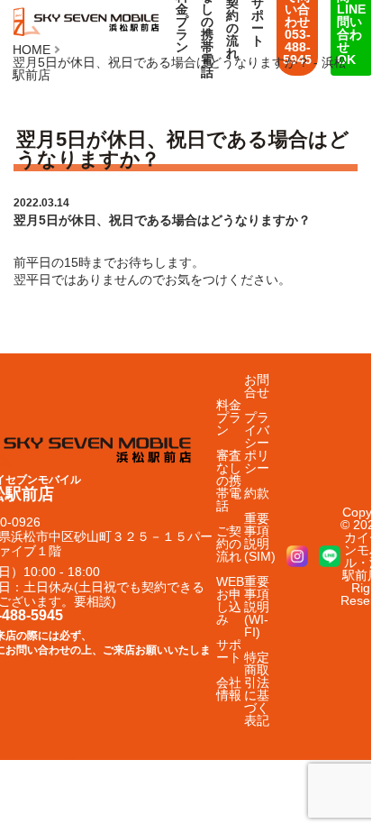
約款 (256, 493)
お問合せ (256, 385)
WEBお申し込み (230, 600)
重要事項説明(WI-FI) (256, 606)
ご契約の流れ (228, 543)
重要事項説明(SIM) (260, 537)
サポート (228, 650)
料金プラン (228, 417)
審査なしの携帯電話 (228, 480)
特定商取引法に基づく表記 (256, 689)
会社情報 (228, 688)
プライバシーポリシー (256, 442)
